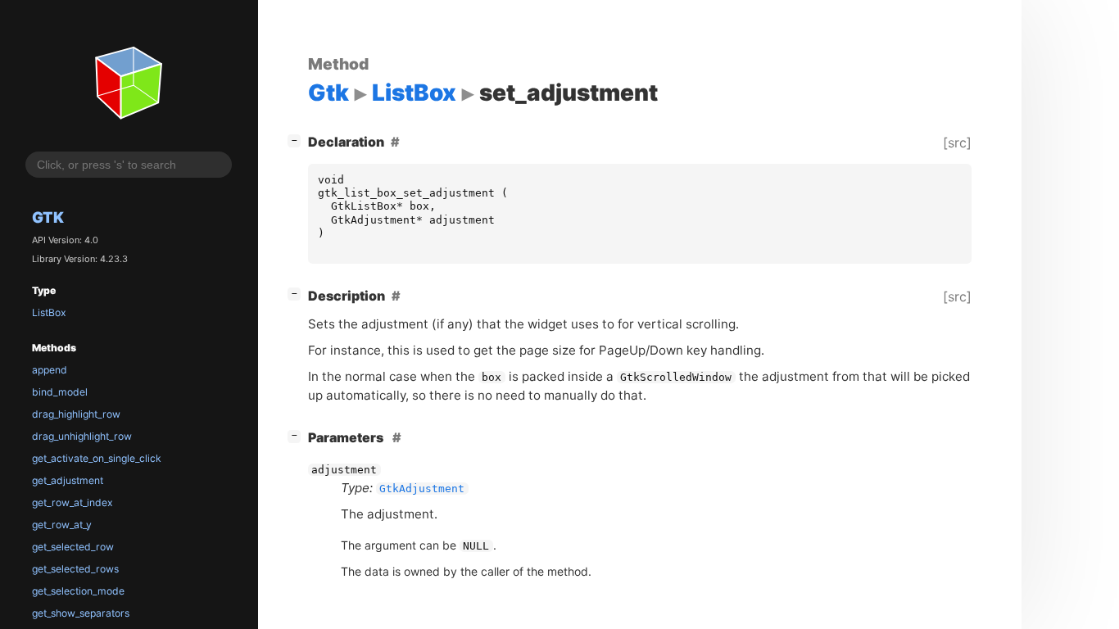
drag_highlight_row (76, 414)
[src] (957, 142)
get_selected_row (73, 547)
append (49, 370)
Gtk (48, 217)
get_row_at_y (62, 524)
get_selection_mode (78, 591)
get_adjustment (67, 480)
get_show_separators (80, 613)
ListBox (49, 312)
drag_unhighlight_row (82, 436)
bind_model (60, 392)
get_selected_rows (75, 569)
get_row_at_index (72, 502)
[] (297, 139)
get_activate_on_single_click (96, 458)
